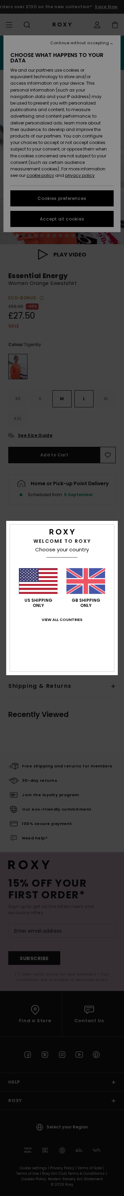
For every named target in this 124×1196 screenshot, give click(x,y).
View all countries (62, 619)
